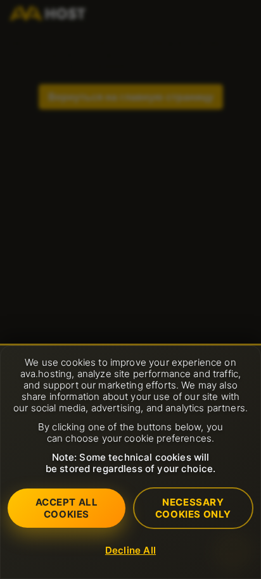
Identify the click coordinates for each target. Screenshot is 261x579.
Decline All (130, 550)
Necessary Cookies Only (193, 508)
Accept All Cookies (66, 508)
